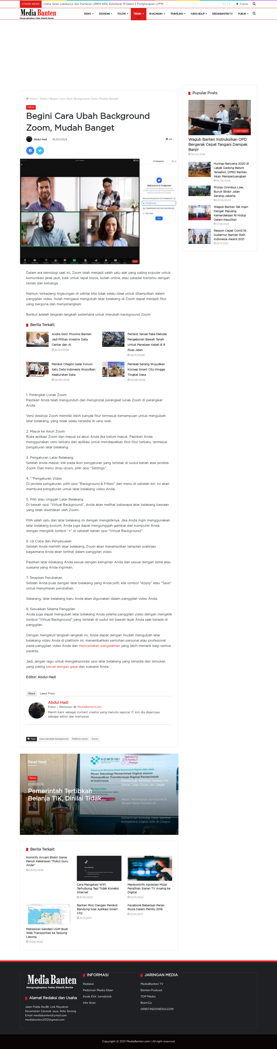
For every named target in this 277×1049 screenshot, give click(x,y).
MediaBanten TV (222, 13)
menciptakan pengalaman (99, 646)
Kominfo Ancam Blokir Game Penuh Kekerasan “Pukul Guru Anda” (47, 861)
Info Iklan (89, 1003)
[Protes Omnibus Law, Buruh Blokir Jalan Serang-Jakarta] (199, 191)
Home (33, 99)
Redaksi (88, 984)
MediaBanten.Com (89, 707)
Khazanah (156, 13)
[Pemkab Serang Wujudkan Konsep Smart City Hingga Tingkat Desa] (113, 369)
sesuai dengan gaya (62, 666)
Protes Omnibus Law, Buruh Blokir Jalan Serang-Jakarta (229, 191)
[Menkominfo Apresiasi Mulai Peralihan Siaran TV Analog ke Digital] (150, 868)
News (87, 13)
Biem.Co (146, 1003)
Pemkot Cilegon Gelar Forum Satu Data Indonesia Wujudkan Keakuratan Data (74, 369)
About (31, 693)
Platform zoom (80, 739)
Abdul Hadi (40, 139)
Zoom (95, 739)
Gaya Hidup (197, 13)
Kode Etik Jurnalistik (97, 996)
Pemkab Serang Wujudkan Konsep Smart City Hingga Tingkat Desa (146, 369)
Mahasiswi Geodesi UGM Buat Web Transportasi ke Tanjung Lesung (47, 933)
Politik (122, 13)
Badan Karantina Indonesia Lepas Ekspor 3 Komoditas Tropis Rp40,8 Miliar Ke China (98, 4)
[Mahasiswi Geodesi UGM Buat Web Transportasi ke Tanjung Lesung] (48, 914)
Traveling (177, 13)
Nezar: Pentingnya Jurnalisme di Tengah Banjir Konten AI (69, 795)
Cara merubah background (53, 739)
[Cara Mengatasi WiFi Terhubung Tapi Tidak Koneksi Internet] (99, 868)
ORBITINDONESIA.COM (157, 1009)
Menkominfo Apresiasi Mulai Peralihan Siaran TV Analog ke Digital (149, 889)
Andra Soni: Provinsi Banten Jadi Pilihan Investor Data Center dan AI (71, 339)
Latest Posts (47, 693)
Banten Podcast (151, 990)
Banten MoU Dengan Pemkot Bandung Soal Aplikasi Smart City (97, 909)
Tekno (137, 13)
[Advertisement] (138, 54)
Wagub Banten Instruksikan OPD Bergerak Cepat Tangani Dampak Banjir (217, 144)
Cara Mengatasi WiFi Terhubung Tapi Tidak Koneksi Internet (98, 889)
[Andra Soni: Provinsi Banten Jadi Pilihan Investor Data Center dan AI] (37, 339)
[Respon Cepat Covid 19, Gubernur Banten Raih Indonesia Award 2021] (199, 236)
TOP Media (148, 996)
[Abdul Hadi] (37, 717)
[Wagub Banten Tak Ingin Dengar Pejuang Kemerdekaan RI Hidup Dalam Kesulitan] (199, 212)
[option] (99, 794)
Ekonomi (104, 13)
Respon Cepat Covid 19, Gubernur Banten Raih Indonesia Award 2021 (230, 235)
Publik (242, 13)
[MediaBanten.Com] (38, 14)
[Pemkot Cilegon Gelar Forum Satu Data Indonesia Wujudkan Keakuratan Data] (37, 369)
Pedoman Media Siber (98, 990)
